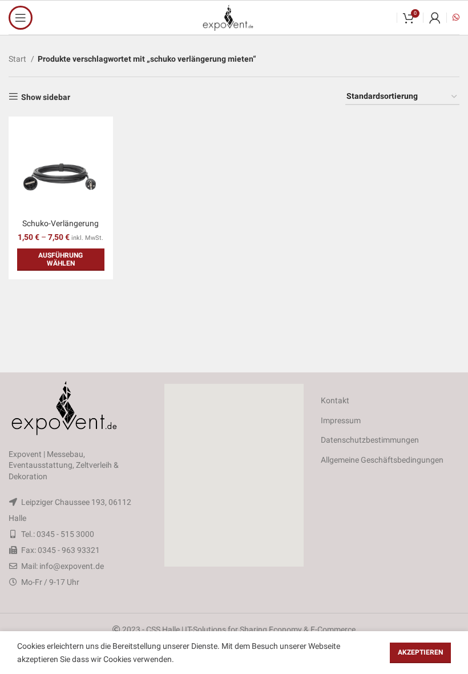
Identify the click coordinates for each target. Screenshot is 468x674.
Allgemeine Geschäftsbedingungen (382, 459)
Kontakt (335, 400)
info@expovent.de (71, 566)
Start (18, 58)
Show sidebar (45, 97)
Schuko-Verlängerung (60, 223)
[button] (234, 475)
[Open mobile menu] (20, 17)
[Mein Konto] (434, 17)
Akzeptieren (420, 652)
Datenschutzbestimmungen (370, 439)
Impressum (341, 420)
